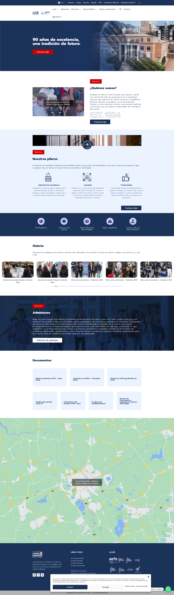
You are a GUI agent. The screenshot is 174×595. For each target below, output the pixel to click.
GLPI (100, 3)
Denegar (105, 587)
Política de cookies (130, 586)
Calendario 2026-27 (128, 3)
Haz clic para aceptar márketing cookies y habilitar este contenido (58, 103)
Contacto (71, 3)
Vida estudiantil (89, 9)
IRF (120, 9)
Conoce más (43, 51)
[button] (148, 577)
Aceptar (70, 587)
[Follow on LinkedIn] (42, 575)
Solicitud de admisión (47, 340)
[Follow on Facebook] (38, 575)
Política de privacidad (142, 586)
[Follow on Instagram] (34, 575)
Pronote (86, 3)
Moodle (93, 3)
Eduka (79, 3)
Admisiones (65, 9)
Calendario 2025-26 (111, 3)
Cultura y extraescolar (107, 9)
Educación (75, 9)
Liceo (54, 9)
